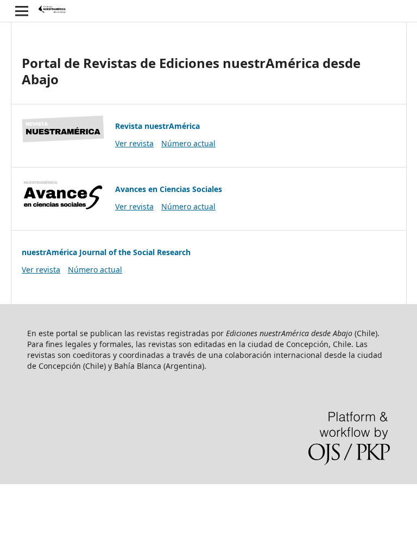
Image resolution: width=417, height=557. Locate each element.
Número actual (188, 143)
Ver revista (134, 143)
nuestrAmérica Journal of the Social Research (106, 252)
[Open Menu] (22, 11)
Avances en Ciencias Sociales (168, 189)
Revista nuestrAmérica (157, 126)
